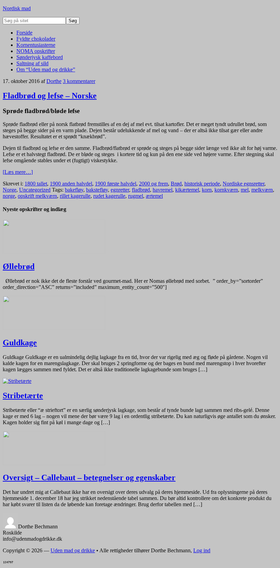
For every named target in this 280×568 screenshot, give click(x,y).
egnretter (120, 190)
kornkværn (226, 190)
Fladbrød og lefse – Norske (50, 95)
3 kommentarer (79, 81)
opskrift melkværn (37, 196)
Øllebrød (18, 266)
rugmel (135, 196)
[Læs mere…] (18, 172)
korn (207, 190)
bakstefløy (97, 190)
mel (245, 190)
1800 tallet (36, 183)
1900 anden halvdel (71, 183)
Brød (176, 183)
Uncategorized (35, 190)
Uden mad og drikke (73, 550)
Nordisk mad (17, 8)
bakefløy (74, 190)
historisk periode (202, 183)
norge (9, 196)
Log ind (201, 550)
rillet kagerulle (75, 196)
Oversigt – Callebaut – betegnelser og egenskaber (89, 477)
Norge (9, 190)
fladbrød (141, 190)
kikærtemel (187, 190)
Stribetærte (23, 395)
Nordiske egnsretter (243, 183)
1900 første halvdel (115, 183)
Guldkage (20, 342)
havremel (162, 190)
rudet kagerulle (109, 196)
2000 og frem (153, 183)
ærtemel (154, 196)
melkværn (262, 190)
